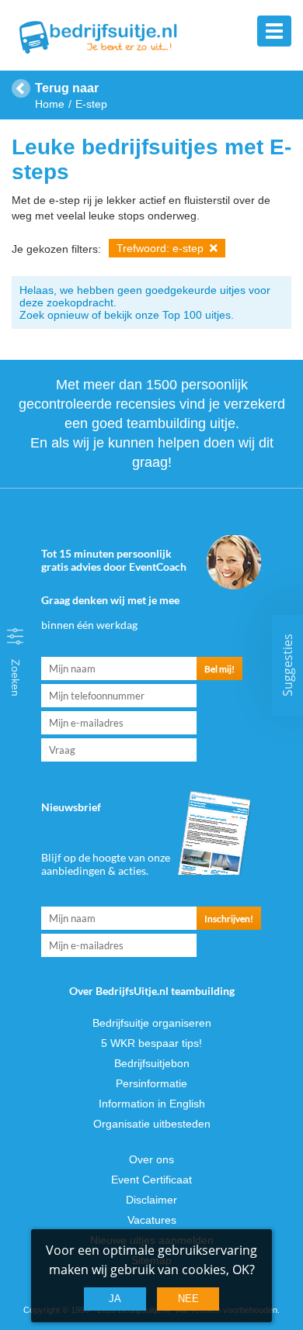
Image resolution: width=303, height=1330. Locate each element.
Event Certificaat (151, 1179)
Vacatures (151, 1220)
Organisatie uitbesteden (152, 1124)
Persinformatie (151, 1083)
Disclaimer (151, 1200)
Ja (115, 1298)
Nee (188, 1298)
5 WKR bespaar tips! (151, 1043)
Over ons (151, 1159)
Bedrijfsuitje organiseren (151, 1023)
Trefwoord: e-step (162, 248)
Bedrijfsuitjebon (152, 1063)
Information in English (152, 1103)
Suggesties (287, 665)
